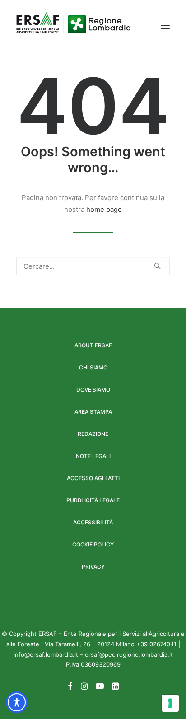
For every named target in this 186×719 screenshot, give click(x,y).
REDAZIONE (93, 433)
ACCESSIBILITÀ (93, 522)
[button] (165, 25)
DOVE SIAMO (93, 389)
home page (104, 209)
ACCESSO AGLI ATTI (93, 478)
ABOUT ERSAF (93, 345)
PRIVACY (93, 566)
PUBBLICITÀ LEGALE (93, 500)
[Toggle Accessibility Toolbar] (17, 702)
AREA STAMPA (93, 411)
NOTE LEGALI (93, 456)
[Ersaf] (73, 25)
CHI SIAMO (93, 367)
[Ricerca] (93, 266)
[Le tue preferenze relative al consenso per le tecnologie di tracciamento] (170, 703)
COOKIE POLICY (93, 544)
